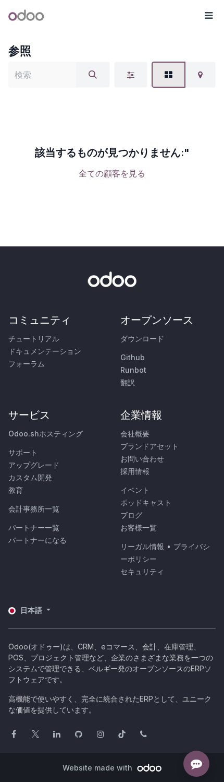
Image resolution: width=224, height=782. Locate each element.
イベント (135, 489)
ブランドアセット (149, 446)
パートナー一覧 (33, 527)
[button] (208, 15)
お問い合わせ (142, 458)
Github (132, 357)
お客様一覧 (138, 527)
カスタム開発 (30, 477)
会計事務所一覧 (33, 508)
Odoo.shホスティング (45, 433)
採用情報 (135, 471)
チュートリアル (33, 338)
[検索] (93, 75)
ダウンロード (142, 338)
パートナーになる (37, 540)
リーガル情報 (142, 546)
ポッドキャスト (145, 502)
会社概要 (135, 433)
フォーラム (26, 363)
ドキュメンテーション (44, 351)
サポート (23, 452)
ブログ (131, 515)
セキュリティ (142, 571)
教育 (15, 489)
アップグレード (33, 464)
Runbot (133, 369)
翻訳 (127, 382)
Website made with (98, 767)
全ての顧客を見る (112, 173)
